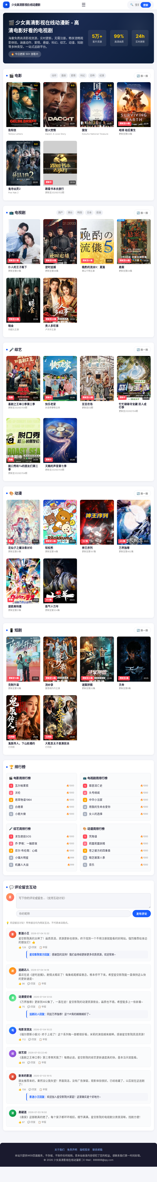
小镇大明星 (42, 857)
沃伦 (42, 792)
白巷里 (42, 806)
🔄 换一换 (142, 76)
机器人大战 (42, 864)
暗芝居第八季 (116, 857)
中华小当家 (116, 799)
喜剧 (63, 75)
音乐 (116, 864)
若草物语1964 (42, 799)
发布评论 (141, 913)
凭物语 (116, 836)
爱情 (73, 75)
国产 (60, 212)
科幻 (82, 75)
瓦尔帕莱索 (42, 785)
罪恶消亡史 (116, 785)
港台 (70, 212)
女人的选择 (116, 813)
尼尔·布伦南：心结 (42, 850)
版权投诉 (85, 1149)
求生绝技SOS (42, 836)
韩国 (79, 212)
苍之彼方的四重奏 (116, 850)
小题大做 (42, 813)
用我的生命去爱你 (116, 806)
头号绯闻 (116, 792)
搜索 (145, 5)
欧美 (98, 212)
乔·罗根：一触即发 (42, 843)
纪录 (102, 75)
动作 (54, 75)
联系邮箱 (97, 1149)
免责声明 (72, 1149)
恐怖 (92, 75)
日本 (89, 212)
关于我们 (60, 1149)
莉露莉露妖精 (116, 843)
